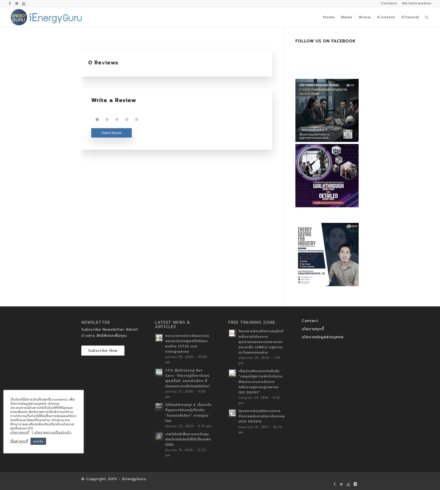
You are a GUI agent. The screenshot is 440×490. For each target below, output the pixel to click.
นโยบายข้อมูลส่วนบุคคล (323, 337)
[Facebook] (10, 3)
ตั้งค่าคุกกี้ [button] (19, 441)
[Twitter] (17, 3)
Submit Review (111, 133)
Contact (310, 321)
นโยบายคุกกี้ (313, 329)
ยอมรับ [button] (38, 441)
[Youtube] (23, 3)
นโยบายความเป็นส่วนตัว (53, 432)
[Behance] (30, 3)
